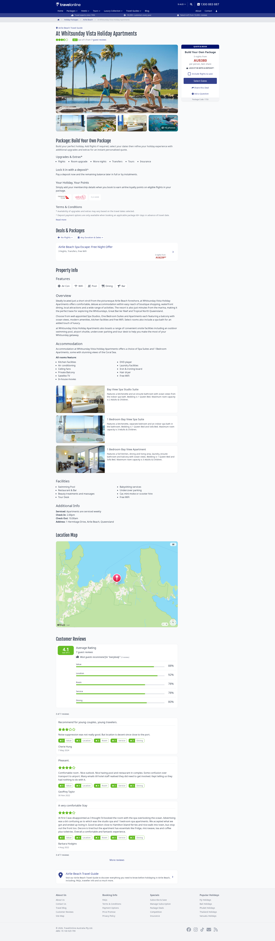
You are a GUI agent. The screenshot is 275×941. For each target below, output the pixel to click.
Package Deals (157, 908)
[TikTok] (202, 930)
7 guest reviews (98, 39)
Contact (208, 10)
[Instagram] (195, 929)
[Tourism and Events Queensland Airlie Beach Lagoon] (101, 123)
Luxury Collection (112, 10)
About (198, 10)
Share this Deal (201, 87)
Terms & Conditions (111, 903)
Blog (147, 10)
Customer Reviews (64, 912)
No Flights (66, 237)
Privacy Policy (108, 916)
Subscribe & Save (158, 899)
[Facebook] (188, 929)
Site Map (60, 916)
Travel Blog (61, 908)
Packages (71, 10)
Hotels (84, 10)
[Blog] (215, 929)
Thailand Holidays (208, 912)
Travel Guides (132, 10)
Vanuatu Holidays (208, 916)
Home (60, 10)
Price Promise (108, 912)
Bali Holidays (206, 903)
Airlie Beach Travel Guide (70, 27)
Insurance (155, 916)
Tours (95, 10)
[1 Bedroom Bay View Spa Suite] (132, 123)
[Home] (68, 4)
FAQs (104, 899)
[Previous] (61, 399)
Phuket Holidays (207, 908)
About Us (60, 899)
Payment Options (110, 908)
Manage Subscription (160, 903)
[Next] (99, 399)
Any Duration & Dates (90, 237)
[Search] (191, 4)
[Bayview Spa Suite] (70, 123)
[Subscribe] (208, 929)
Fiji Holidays (205, 899)
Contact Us (61, 903)
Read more (61, 219)
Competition (156, 912)
